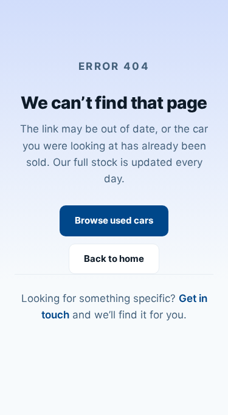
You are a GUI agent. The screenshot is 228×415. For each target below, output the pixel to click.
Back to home (114, 258)
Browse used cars (114, 220)
